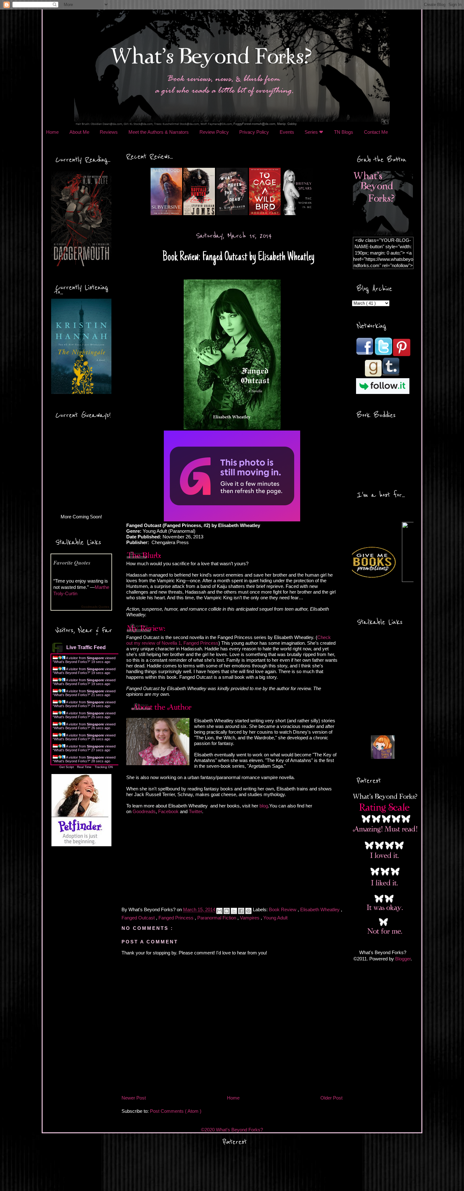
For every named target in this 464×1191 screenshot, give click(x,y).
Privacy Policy (254, 132)
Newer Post (134, 1097)
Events (287, 132)
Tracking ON (104, 767)
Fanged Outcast (139, 917)
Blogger (403, 958)
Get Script (66, 767)
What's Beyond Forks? (71, 662)
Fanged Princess (176, 917)
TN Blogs (343, 132)
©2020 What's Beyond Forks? (232, 1129)
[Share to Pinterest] (248, 911)
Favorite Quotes (72, 562)
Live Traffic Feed (86, 647)
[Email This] (219, 911)
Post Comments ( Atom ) (175, 1111)
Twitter (195, 811)
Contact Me (376, 132)
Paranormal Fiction (217, 917)
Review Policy (214, 132)
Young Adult (275, 917)
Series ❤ (314, 132)
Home (52, 132)
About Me (79, 132)
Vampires (250, 917)
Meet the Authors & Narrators (158, 132)
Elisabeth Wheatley (320, 909)
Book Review (283, 909)
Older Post (331, 1097)
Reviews (109, 132)
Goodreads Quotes (95, 606)
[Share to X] (234, 911)
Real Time (84, 767)
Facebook (168, 811)
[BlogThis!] (226, 911)
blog (263, 805)
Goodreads (144, 811)
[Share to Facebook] (241, 911)
